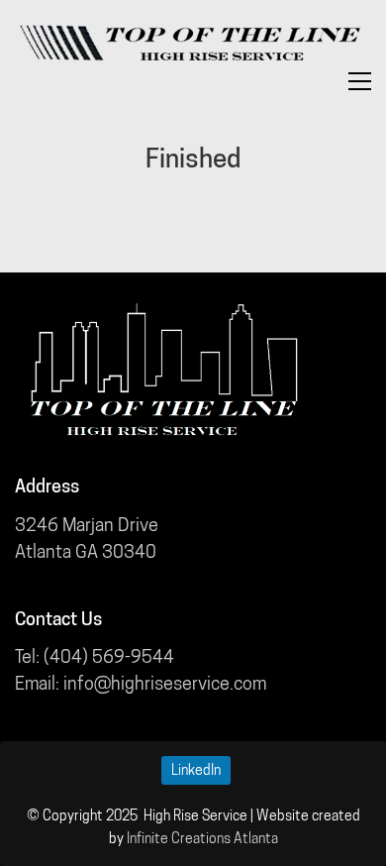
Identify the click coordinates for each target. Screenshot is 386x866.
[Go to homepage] (188, 43)
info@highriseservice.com (164, 683)
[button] (359, 81)
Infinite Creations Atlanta (202, 838)
